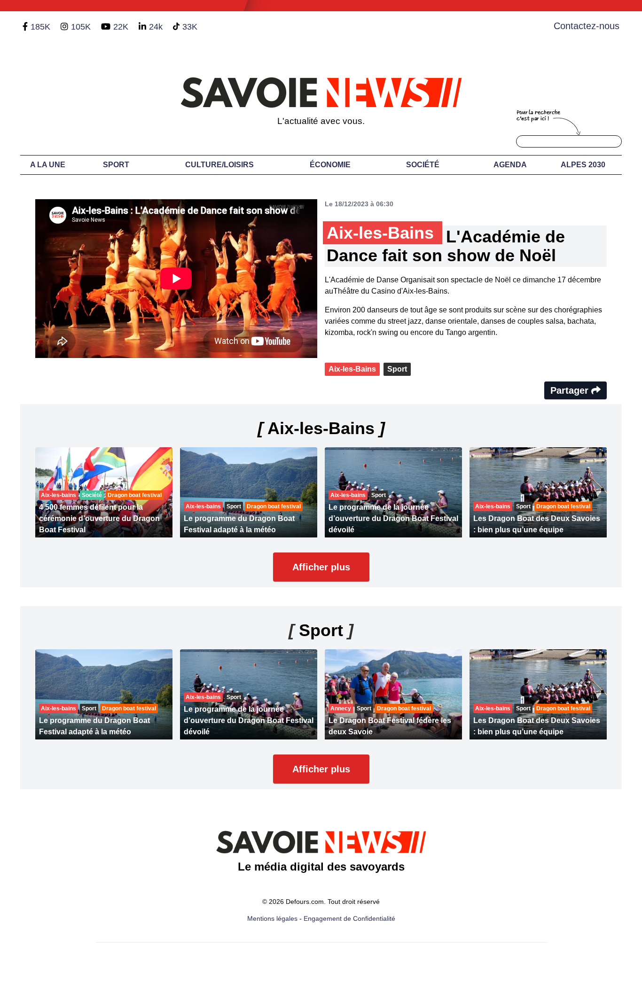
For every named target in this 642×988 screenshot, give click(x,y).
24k (156, 26)
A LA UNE (47, 165)
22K (120, 26)
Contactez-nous (586, 26)
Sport (116, 165)
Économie (330, 165)
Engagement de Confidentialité (349, 918)
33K (189, 26)
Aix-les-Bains (352, 369)
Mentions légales (272, 918)
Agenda (510, 165)
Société (422, 165)
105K (81, 26)
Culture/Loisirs (219, 165)
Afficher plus (321, 567)
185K (40, 26)
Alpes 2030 (583, 165)
